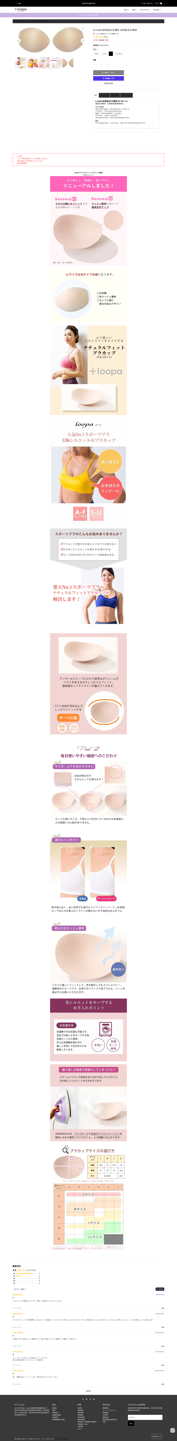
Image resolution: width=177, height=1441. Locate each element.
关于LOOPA (144, 10)
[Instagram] (86, 1399)
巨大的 (104, 54)
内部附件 (55, 1412)
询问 (104, 1422)
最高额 (54, 1408)
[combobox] (39, 3)
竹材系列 (80, 1426)
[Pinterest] (90, 1399)
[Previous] (18, 40)
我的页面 (105, 1408)
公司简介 (105, 1415)
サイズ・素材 (104, 95)
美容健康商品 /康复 (58, 1419)
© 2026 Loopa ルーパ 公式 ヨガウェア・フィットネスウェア (35, 1439)
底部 (53, 1410)
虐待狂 (96, 54)
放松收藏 (80, 1412)
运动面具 (55, 1417)
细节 (96, 95)
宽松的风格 (81, 1419)
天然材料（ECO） (83, 1424)
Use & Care (115, 95)
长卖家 (80, 1408)
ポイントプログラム (109, 1410)
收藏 (134, 10)
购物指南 (105, 1412)
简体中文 (149, 3)
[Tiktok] (93, 1399)
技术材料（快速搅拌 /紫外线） (87, 1422)
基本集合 (80, 1415)
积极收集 (80, 1410)
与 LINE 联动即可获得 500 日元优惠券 (88, 15)
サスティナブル (126, 95)
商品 (126, 10)
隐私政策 (105, 1417)
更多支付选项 (108, 83)
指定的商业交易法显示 (110, 1419)
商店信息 (156, 10)
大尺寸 (80, 1429)
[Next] (83, 40)
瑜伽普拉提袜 (56, 1415)
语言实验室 (118, 54)
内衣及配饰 (20, 21)
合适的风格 (81, 1417)
